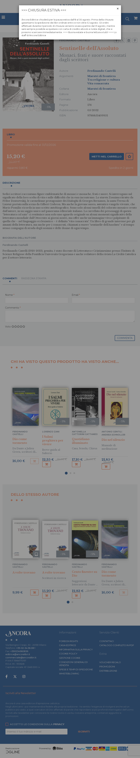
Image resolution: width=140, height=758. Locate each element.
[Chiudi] (117, 8)
